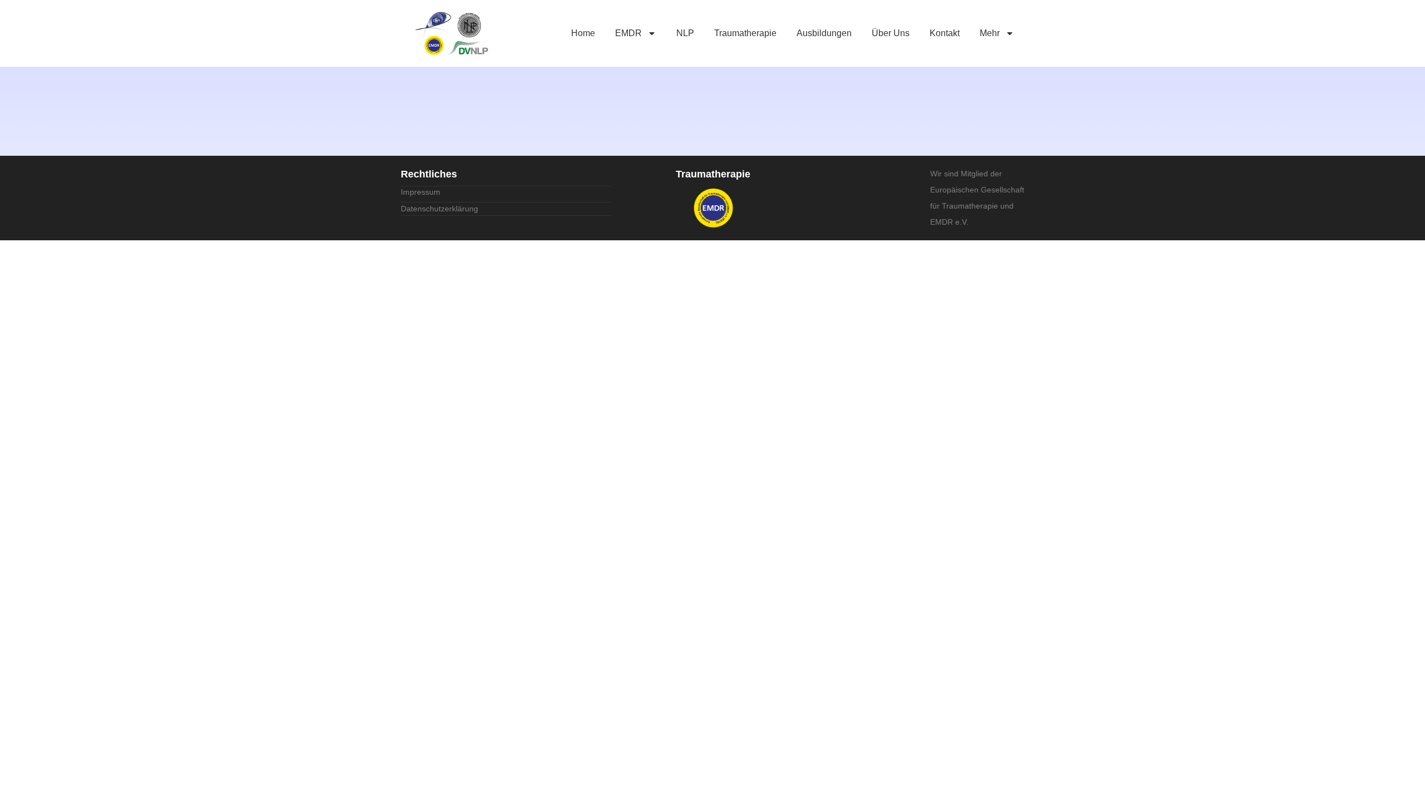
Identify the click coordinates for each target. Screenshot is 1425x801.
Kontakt (945, 33)
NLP (685, 33)
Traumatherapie (745, 33)
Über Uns (891, 33)
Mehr (990, 33)
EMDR (628, 33)
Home (583, 33)
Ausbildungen (824, 33)
